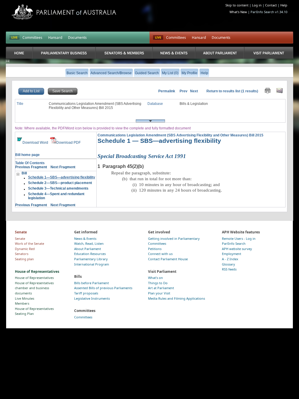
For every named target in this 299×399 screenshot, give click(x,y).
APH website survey (237, 249)
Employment (231, 253)
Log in (257, 5)
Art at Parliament (161, 288)
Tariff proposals (86, 293)
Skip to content (236, 5)
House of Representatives (34, 277)
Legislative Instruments (92, 298)
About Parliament (87, 249)
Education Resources (90, 253)
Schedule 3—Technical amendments (58, 188)
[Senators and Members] (123, 53)
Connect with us (160, 253)
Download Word (35, 142)
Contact (271, 5)
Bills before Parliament (91, 283)
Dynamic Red (25, 249)
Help (283, 5)
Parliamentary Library (91, 259)
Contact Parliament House (168, 259)
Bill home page (27, 155)
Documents (77, 37)
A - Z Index (230, 259)
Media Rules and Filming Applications (176, 298)
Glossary (228, 264)
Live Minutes (24, 298)
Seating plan (24, 259)
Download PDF (68, 142)
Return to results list (223, 91)
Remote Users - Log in (238, 238)
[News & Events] (173, 53)
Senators (21, 253)
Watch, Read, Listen (89, 243)
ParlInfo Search (234, 243)
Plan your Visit (159, 293)
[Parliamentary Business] (64, 53)
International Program (91, 264)
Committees (32, 37)
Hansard (55, 37)
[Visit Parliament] (268, 53)
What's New (238, 12)
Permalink (166, 91)
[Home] (19, 53)
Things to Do (158, 283)
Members (22, 303)
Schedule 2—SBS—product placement (60, 183)
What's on (155, 277)
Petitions (154, 249)
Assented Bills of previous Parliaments (103, 288)
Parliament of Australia (64, 12)
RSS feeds (229, 269)
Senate (20, 238)
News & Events (85, 238)
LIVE (14, 37)
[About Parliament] (219, 53)
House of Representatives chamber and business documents (34, 288)
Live (158, 37)
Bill (24, 173)
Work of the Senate (29, 243)
